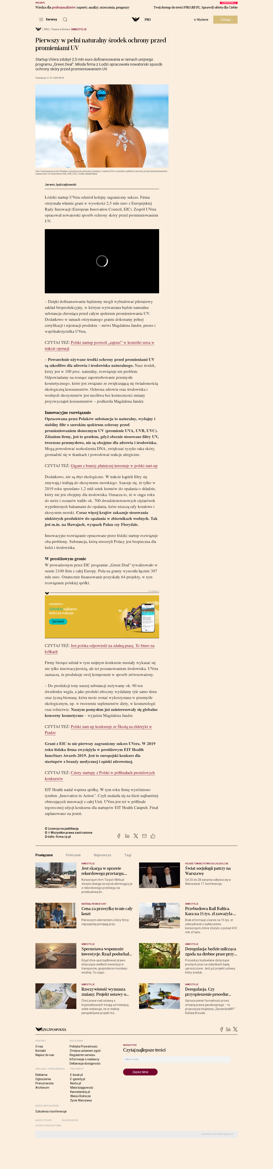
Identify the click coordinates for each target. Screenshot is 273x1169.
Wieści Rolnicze (80, 1096)
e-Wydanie (201, 19)
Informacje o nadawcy (84, 1059)
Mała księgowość (81, 1087)
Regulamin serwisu (82, 1055)
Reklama (41, 1074)
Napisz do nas (44, 1055)
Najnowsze (102, 855)
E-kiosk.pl (76, 1074)
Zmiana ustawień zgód (85, 1050)
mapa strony (43, 1120)
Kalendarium (70, 1120)
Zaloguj (226, 19)
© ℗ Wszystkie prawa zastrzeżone (68, 832)
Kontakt (40, 1050)
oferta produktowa (48, 1125)
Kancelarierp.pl (80, 1092)
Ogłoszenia (43, 1079)
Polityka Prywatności (83, 1046)
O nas (39, 1046)
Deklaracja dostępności (85, 1063)
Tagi (127, 855)
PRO (148, 19)
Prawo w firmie (60, 29)
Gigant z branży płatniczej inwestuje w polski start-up (114, 465)
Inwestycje (79, 29)
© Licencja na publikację (62, 828)
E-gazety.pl (77, 1079)
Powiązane (44, 855)
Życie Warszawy (81, 1100)
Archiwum (42, 1087)
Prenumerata (44, 1083)
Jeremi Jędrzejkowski (60, 184)
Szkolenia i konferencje (51, 1111)
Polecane (73, 855)
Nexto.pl (75, 1083)
